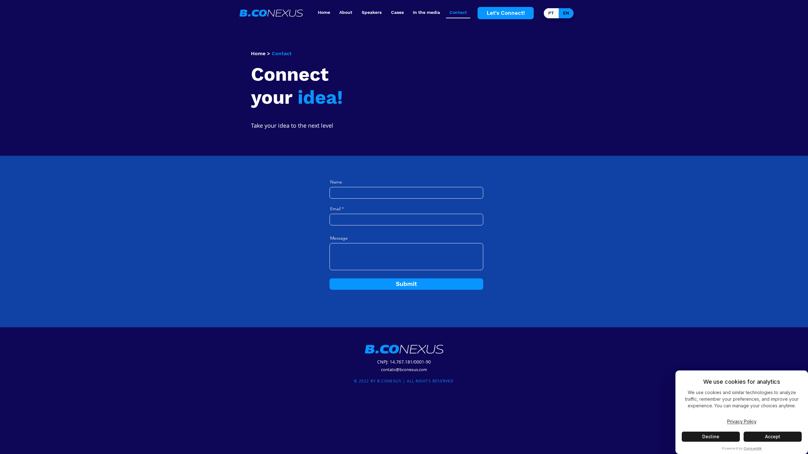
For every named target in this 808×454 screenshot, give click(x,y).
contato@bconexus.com (404, 369)
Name (336, 182)
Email (335, 209)
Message (339, 238)
